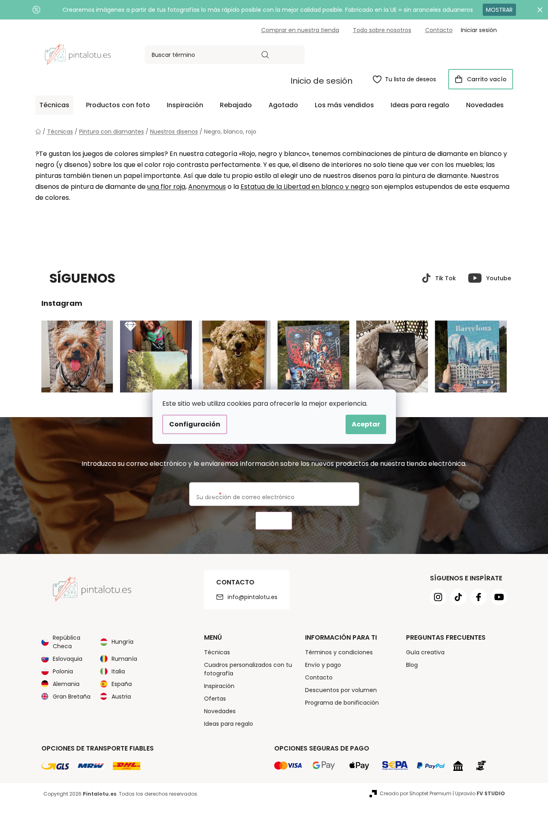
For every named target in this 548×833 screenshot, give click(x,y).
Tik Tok (445, 278)
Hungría (122, 642)
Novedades (220, 711)
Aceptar (366, 424)
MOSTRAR (499, 10)
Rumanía (124, 659)
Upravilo (480, 793)
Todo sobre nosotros (382, 30)
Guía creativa (425, 652)
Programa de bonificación (342, 703)
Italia (118, 671)
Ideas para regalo (228, 724)
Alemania (66, 684)
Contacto (439, 30)
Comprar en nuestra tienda (300, 30)
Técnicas (217, 652)
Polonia (63, 671)
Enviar (274, 521)
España (122, 684)
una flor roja (166, 186)
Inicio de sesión (321, 81)
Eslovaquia (67, 659)
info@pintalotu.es (252, 597)
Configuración (194, 424)
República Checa (66, 642)
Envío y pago (323, 665)
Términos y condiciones (339, 652)
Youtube (498, 278)
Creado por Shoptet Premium (415, 793)
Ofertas (215, 699)
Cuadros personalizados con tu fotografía (248, 669)
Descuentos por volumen (341, 690)
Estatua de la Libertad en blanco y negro (305, 186)
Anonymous (207, 186)
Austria (121, 696)
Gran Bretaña (71, 696)
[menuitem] (54, 105)
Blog (412, 665)
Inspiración (219, 686)
